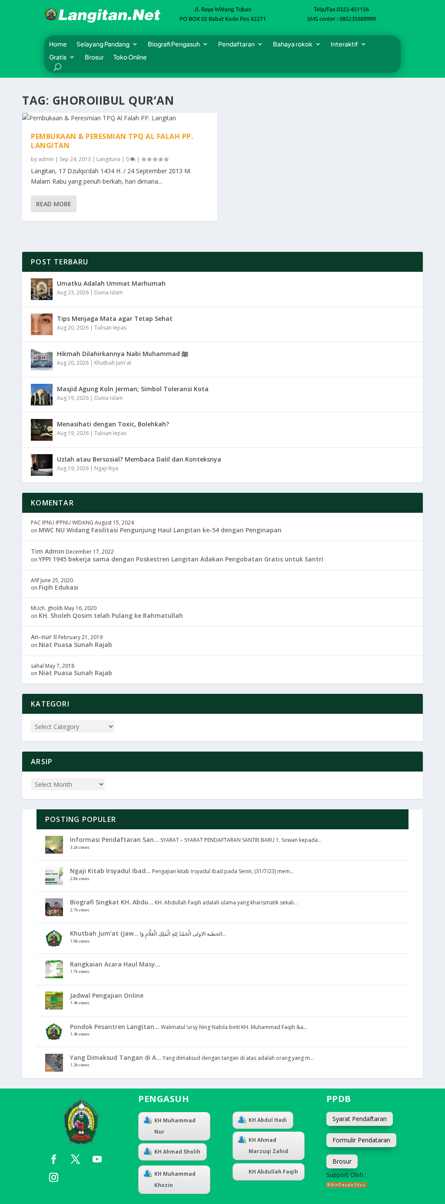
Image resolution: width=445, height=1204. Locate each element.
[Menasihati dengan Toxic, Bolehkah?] (42, 430)
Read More (53, 204)
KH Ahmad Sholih (177, 1151)
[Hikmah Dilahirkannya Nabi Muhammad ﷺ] (42, 359)
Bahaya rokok (292, 44)
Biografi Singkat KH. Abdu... (111, 902)
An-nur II (44, 637)
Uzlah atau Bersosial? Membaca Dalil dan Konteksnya (139, 459)
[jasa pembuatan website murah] (346, 1185)
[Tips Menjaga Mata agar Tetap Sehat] (42, 324)
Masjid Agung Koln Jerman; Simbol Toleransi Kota (133, 389)
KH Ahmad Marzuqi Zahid (268, 1145)
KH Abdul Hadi (268, 1120)
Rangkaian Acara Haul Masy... (115, 964)
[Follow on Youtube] (97, 1159)
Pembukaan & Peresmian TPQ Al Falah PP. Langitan (112, 141)
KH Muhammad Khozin (175, 1179)
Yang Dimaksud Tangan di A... (115, 1057)
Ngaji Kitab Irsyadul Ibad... (110, 871)
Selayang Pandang (103, 44)
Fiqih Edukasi (58, 587)
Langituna (108, 159)
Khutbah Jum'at (112, 362)
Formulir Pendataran (361, 1140)
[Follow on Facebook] (53, 1159)
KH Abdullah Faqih (273, 1171)
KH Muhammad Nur (175, 1126)
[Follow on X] (75, 1159)
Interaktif (344, 44)
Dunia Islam (108, 292)
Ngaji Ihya (106, 468)
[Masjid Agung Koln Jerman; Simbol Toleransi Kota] (42, 395)
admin (46, 159)
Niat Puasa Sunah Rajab (75, 644)
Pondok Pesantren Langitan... (114, 1027)
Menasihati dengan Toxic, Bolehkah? (113, 424)
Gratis (57, 57)
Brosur (94, 57)
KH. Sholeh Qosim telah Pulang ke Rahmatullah (111, 615)
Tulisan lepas (110, 327)
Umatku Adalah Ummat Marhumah (111, 283)
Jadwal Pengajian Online (106, 995)
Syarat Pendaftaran (359, 1119)
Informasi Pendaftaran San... (114, 839)
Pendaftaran (236, 44)
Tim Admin (47, 551)
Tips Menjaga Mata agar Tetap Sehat (115, 318)
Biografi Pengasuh (174, 44)
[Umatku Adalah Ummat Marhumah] (42, 289)
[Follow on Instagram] (53, 1177)
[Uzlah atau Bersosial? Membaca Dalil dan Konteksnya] (42, 465)
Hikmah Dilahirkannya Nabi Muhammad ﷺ (122, 354)
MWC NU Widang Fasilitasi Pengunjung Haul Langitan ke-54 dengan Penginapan (160, 530)
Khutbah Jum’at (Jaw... (104, 933)
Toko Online (130, 57)
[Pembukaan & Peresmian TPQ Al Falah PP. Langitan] (119, 118)
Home (58, 44)
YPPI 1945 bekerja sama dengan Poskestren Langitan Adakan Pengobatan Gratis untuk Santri (181, 559)
